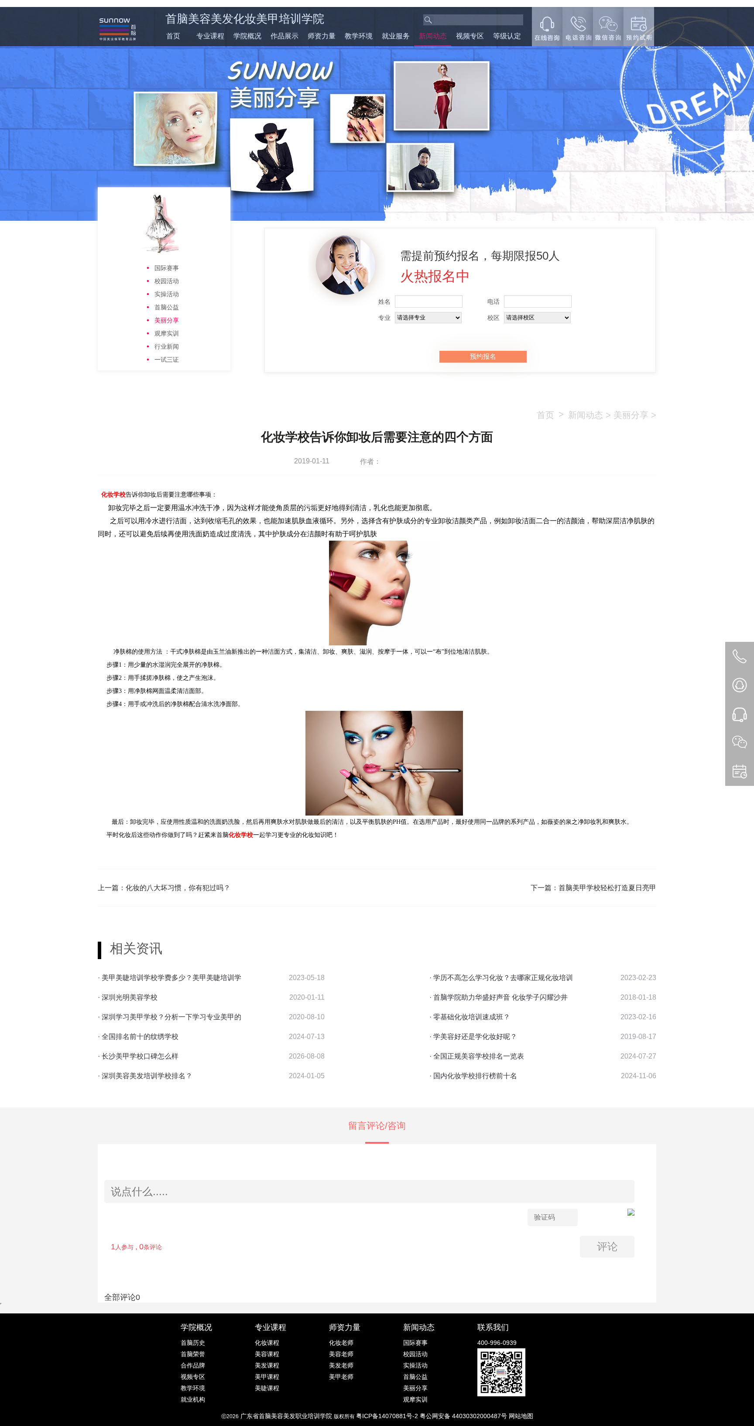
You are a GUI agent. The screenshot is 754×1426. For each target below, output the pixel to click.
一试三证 (166, 359)
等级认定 (507, 36)
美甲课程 (267, 1376)
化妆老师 (341, 1342)
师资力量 (322, 36)
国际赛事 (166, 267)
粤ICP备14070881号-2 (388, 1415)
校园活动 (166, 281)
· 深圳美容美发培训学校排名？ (145, 1076)
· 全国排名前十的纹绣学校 (138, 1036)
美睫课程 (267, 1388)
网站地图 (521, 1415)
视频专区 (470, 36)
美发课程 (267, 1365)
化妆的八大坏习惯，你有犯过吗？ (178, 887)
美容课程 (267, 1354)
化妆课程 (267, 1342)
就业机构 (193, 1399)
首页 (173, 36)
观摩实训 (166, 333)
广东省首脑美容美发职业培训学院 (286, 1415)
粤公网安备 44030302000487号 (464, 1415)
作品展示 (284, 36)
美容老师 (341, 1354)
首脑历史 (193, 1342)
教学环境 (359, 36)
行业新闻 (166, 346)
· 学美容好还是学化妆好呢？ (473, 1036)
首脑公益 (166, 307)
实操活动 (166, 294)
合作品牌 (193, 1365)
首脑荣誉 (193, 1354)
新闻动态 (433, 36)
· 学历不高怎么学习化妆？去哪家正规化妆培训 (501, 977)
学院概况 (247, 36)
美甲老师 (341, 1376)
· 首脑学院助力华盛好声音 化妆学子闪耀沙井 (498, 997)
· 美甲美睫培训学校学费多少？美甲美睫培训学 (169, 977)
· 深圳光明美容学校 (128, 997)
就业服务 (396, 36)
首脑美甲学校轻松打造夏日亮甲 (607, 887)
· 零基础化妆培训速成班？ (469, 1017)
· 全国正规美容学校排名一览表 (476, 1056)
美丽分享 (166, 320)
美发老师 (341, 1365)
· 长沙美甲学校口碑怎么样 (138, 1056)
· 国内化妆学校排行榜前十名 (473, 1076)
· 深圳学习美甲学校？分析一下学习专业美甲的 (169, 1017)
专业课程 (210, 36)
